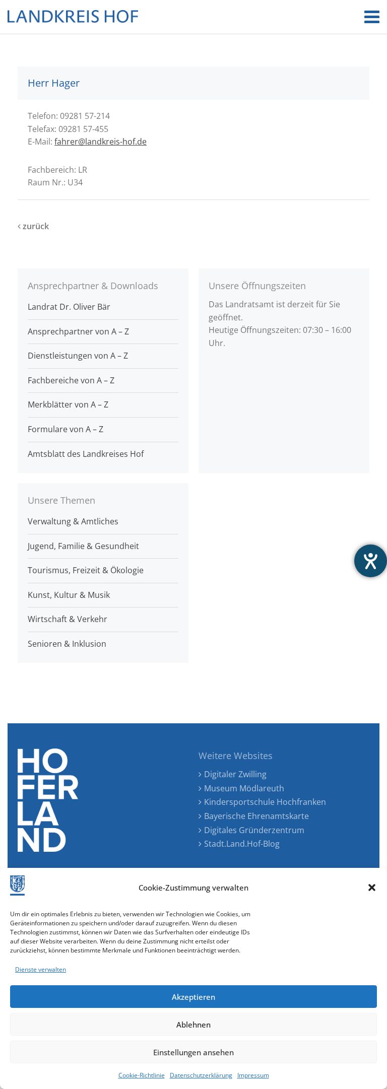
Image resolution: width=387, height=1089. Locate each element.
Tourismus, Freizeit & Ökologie (86, 570)
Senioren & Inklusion (67, 643)
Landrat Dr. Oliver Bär (69, 306)
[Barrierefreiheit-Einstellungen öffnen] (370, 560)
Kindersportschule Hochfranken (265, 801)
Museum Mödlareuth (244, 788)
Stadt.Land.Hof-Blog (242, 843)
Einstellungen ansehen (193, 1052)
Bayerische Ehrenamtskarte (256, 816)
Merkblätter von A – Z (68, 404)
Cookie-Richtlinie (141, 1075)
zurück (35, 226)
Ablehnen (193, 1024)
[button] (372, 887)
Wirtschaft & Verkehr (67, 619)
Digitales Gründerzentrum (254, 830)
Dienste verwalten (40, 969)
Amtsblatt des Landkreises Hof (86, 453)
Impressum (253, 1075)
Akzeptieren (193, 997)
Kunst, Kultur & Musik (69, 594)
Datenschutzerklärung (201, 1075)
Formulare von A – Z (65, 429)
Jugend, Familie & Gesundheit (83, 546)
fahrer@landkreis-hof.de (100, 141)
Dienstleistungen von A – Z (78, 355)
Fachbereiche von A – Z (71, 380)
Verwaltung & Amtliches (73, 521)
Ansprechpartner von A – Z (78, 331)
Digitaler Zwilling (235, 774)
